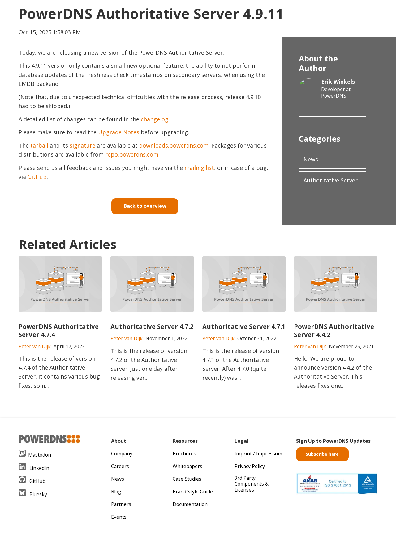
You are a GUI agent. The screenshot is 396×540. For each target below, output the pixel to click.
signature (82, 145)
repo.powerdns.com (131, 154)
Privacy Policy (250, 466)
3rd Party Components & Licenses (252, 484)
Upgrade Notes (118, 132)
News (310, 159)
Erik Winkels (338, 81)
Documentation (190, 504)
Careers (120, 466)
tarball (39, 145)
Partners (121, 504)
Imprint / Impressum (258, 453)
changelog (154, 119)
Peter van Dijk (35, 346)
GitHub (37, 176)
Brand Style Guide (193, 491)
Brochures (184, 453)
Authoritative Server (330, 180)
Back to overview (145, 206)
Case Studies (187, 478)
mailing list (199, 167)
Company (121, 453)
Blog (116, 491)
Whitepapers (187, 466)
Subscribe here (322, 454)
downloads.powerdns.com (174, 145)
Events (119, 516)
